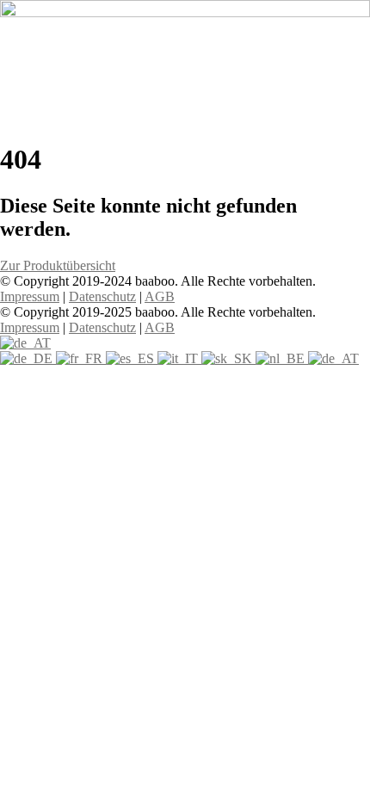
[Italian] (179, 358)
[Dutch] (282, 358)
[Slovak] (228, 358)
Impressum (29, 296)
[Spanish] (131, 358)
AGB (160, 296)
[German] (28, 358)
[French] (81, 358)
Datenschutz (102, 296)
